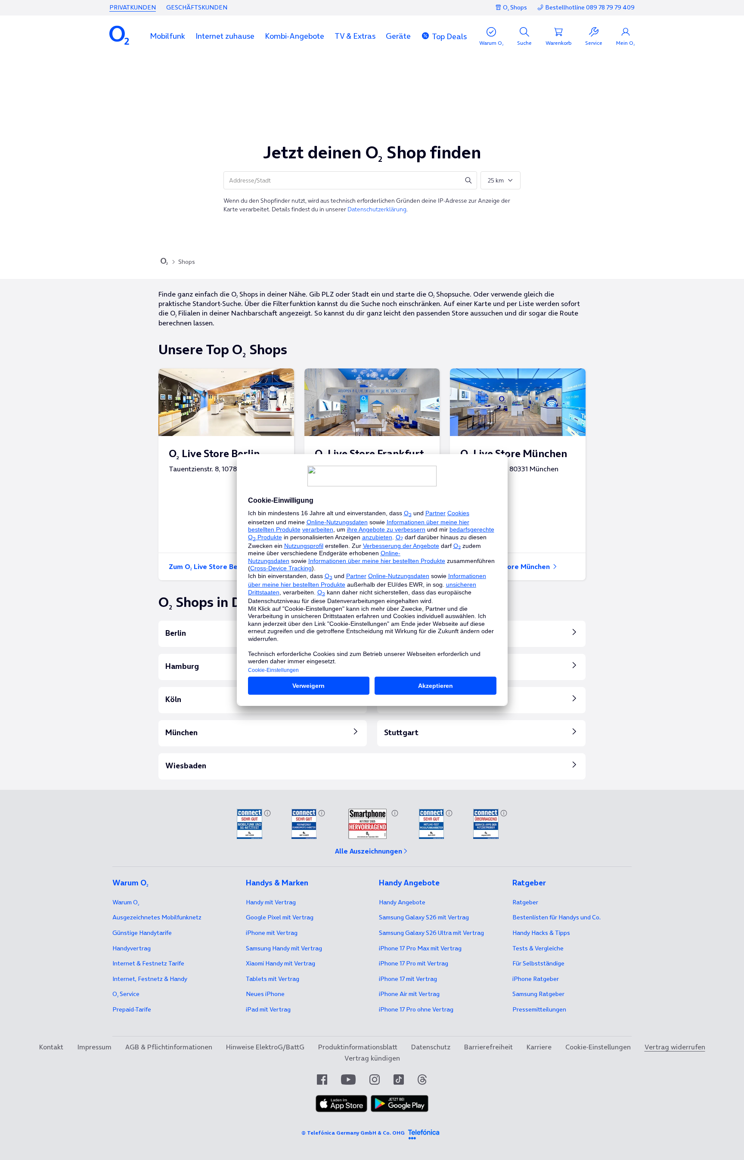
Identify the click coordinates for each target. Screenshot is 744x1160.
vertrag (131, 948)
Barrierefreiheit (488, 1047)
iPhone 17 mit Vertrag (408, 978)
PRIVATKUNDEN (132, 7)
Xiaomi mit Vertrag (280, 963)
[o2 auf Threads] (422, 1079)
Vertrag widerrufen (675, 1047)
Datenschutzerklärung (376, 209)
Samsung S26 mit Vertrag (424, 917)
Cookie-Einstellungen (598, 1047)
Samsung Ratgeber (538, 994)
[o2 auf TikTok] (399, 1079)
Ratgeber (525, 902)
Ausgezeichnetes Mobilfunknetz (157, 917)
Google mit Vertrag (279, 917)
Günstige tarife (142, 932)
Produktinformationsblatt (357, 1047)
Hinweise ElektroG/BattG (265, 1047)
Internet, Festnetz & (149, 978)
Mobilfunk (167, 36)
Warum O (125, 902)
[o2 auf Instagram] (374, 1079)
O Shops (515, 7)
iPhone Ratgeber (535, 978)
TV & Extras (355, 36)
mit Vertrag (271, 902)
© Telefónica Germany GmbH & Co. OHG (353, 1132)
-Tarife (131, 1009)
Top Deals (449, 36)
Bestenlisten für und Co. (556, 917)
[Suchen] (468, 180)
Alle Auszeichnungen (368, 851)
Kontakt (51, 1047)
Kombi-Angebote (294, 36)
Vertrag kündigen (372, 1058)
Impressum (94, 1047)
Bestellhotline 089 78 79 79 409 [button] (590, 7)
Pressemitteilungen (539, 1009)
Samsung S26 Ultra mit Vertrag (431, 932)
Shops (186, 261)
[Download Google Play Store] (399, 1103)
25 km (496, 180)
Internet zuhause (224, 36)
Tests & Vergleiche (538, 948)
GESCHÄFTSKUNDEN (196, 7)
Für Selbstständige (538, 963)
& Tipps (541, 932)
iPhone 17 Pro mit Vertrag (420, 948)
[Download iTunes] (341, 1103)
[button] (167, 36)
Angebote (402, 902)
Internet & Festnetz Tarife (148, 963)
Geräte (398, 36)
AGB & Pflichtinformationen (168, 1047)
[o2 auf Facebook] (322, 1079)
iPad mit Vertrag (268, 1009)
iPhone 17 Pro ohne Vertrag (416, 1009)
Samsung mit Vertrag (284, 948)
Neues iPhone (265, 994)
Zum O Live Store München (506, 566)
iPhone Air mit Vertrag (409, 994)
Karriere (539, 1047)
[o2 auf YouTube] (348, 1079)
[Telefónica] (424, 1133)
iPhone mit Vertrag (272, 932)
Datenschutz (430, 1047)
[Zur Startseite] (164, 262)
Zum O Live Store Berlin (209, 566)
